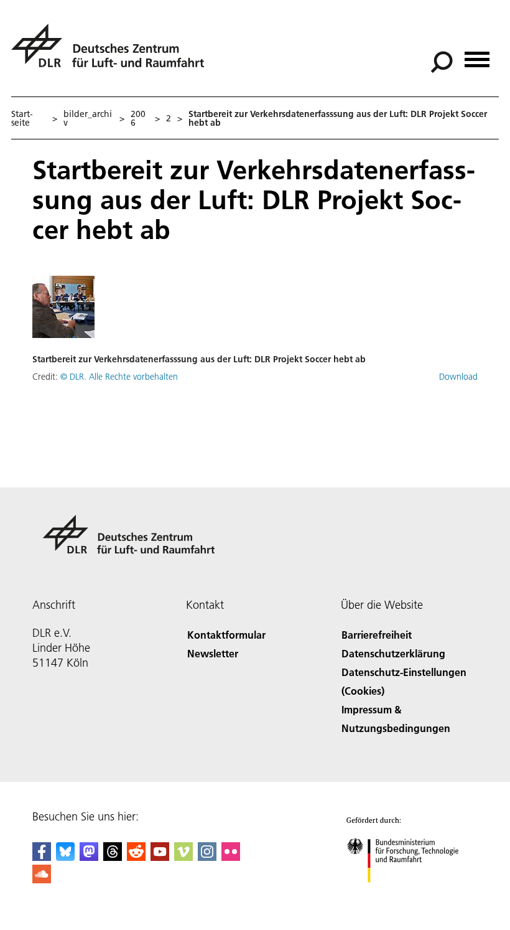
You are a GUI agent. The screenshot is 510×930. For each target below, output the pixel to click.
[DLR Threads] (112, 857)
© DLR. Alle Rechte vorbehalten (119, 376)
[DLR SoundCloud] (41, 879)
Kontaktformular (226, 634)
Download (458, 376)
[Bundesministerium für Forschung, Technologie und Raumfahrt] (409, 895)
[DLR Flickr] (230, 857)
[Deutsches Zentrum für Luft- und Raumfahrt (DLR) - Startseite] (112, 53)
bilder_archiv (87, 118)
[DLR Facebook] (41, 857)
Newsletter (212, 653)
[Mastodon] (89, 857)
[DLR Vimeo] (183, 857)
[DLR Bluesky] (65, 857)
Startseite (22, 118)
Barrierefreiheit (376, 634)
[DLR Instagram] (207, 857)
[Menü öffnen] (477, 55)
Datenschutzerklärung (393, 653)
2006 (138, 118)
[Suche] (443, 61)
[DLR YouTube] (160, 857)
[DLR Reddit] (136, 857)
